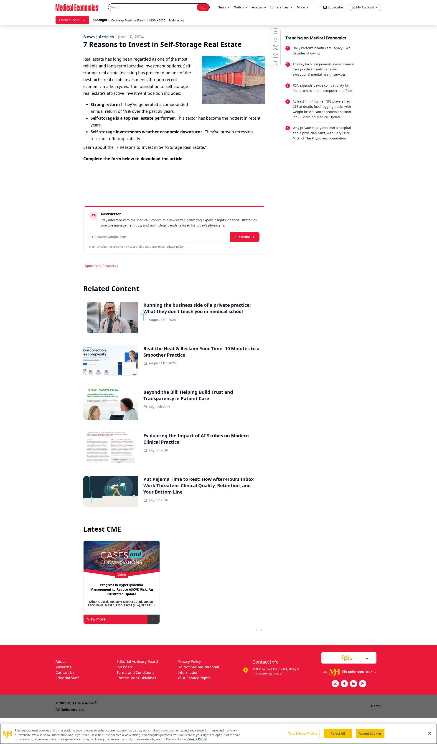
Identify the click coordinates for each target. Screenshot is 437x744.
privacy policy (174, 247)
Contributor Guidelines (136, 677)
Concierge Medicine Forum (128, 20)
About (61, 661)
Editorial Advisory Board (137, 661)
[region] (218, 734)
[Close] (430, 733)
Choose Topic (69, 20)
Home (376, 706)
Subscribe (242, 237)
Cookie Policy (197, 739)
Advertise (64, 666)
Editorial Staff (67, 677)
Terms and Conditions (135, 672)
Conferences (279, 7)
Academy (259, 7)
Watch (239, 7)
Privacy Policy (189, 661)
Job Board (125, 666)
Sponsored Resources (101, 265)
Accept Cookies (370, 733)
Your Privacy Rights (194, 677)
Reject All (337, 733)
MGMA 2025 (157, 20)
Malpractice (176, 20)
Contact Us (65, 672)
